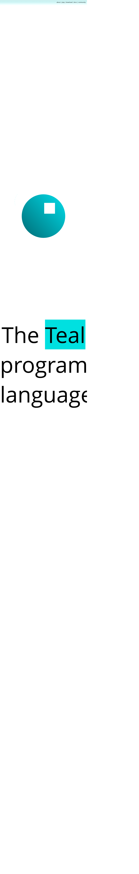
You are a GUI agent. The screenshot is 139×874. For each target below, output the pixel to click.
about (58, 2)
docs (75, 2)
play (63, 2)
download (69, 2)
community (82, 2)
